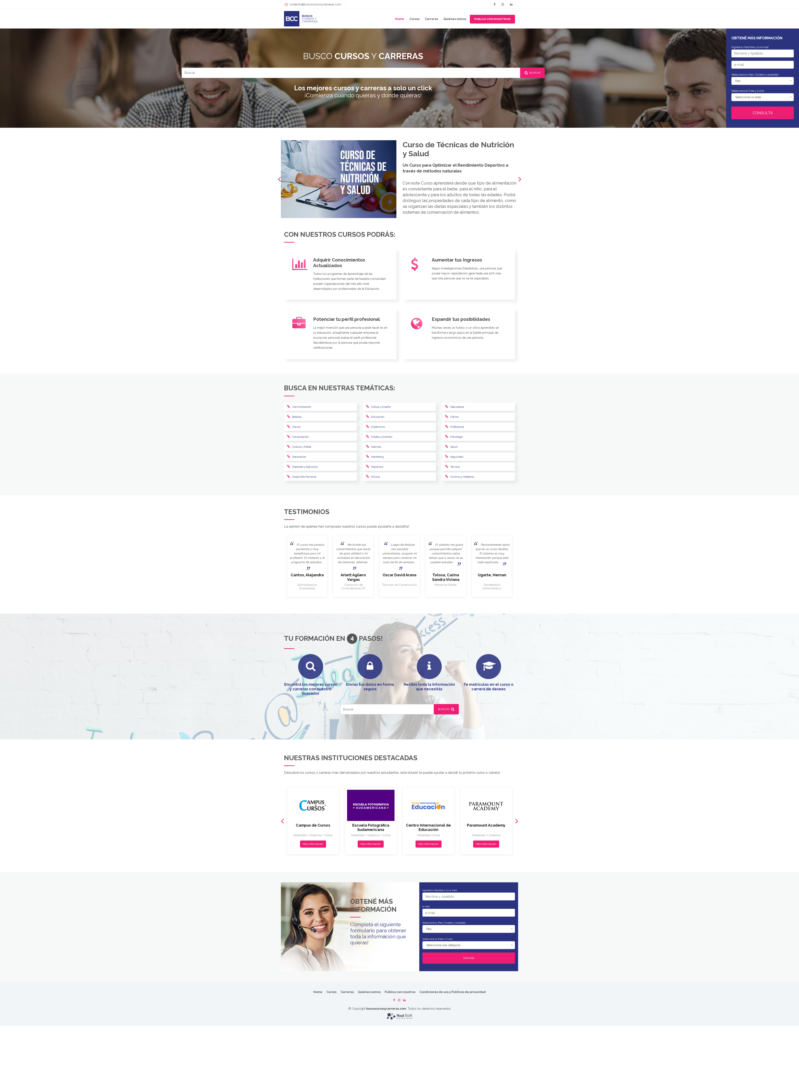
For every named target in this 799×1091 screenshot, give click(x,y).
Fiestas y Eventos (381, 436)
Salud (454, 446)
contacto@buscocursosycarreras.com (315, 4)
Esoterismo (378, 426)
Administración (301, 406)
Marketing (377, 456)
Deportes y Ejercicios (305, 466)
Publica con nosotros (400, 992)
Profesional (457, 426)
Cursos (414, 19)
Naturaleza (457, 406)
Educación (377, 416)
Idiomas (376, 446)
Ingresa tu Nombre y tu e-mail (750, 47)
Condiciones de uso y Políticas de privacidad (452, 992)
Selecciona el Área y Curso (747, 90)
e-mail (426, 906)
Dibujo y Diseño (381, 406)
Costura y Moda (301, 446)
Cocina (296, 426)
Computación (300, 436)
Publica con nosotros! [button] (492, 19)
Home (399, 19)
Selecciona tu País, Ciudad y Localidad (754, 74)
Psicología (456, 436)
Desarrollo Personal (304, 476)
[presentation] (279, 179)
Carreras (431, 19)
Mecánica (377, 466)
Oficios (454, 416)
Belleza (296, 416)
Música (375, 476)
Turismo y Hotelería (462, 476)
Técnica (455, 466)
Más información (313, 844)
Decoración (299, 456)
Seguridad (456, 456)
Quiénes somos (454, 19)
